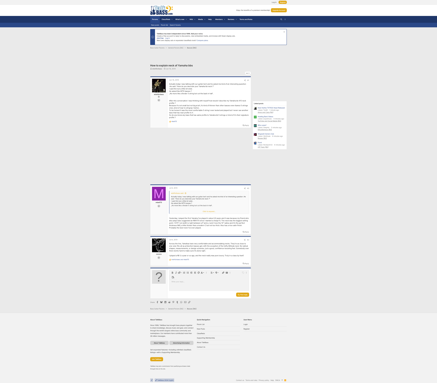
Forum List (201, 324)
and (180, 259)
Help (272, 380)
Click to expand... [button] (209, 211)
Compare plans (202, 40)
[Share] (244, 80)
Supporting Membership (206, 338)
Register (247, 329)
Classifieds (201, 333)
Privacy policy (264, 380)
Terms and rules (251, 380)
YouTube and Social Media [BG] (269, 121)
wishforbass (157, 69)
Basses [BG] (262, 138)
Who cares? (262, 125)
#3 (248, 240)
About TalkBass (202, 342)
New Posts (201, 329)
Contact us (201, 347)
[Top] (282, 380)
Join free (160, 38)
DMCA (277, 380)
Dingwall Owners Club (266, 134)
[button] (172, 19)
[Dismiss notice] (284, 32)
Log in (167, 38)
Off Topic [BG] (263, 147)
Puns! (260, 142)
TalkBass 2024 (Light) (165, 380)
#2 (248, 188)
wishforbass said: (177, 193)
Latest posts (258, 103)
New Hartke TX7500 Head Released (271, 108)
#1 (248, 80)
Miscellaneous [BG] (265, 130)
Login (246, 324)
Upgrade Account (279, 10)
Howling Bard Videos (265, 116)
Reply (247, 125)
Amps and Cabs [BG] (265, 112)
